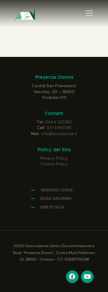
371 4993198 (58, 127)
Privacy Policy (54, 158)
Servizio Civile (56, 190)
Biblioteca (52, 207)
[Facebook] (72, 276)
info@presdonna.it (59, 133)
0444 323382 (58, 122)
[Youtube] (87, 276)
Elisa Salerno (56, 198)
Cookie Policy (54, 164)
